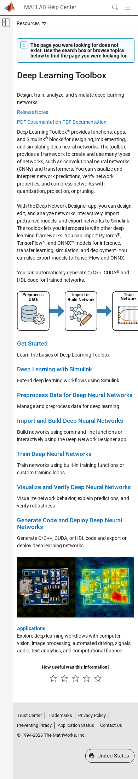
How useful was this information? (75, 667)
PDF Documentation (39, 122)
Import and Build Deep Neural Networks (70, 421)
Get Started (32, 343)
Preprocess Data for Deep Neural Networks (75, 395)
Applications (31, 628)
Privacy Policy (92, 715)
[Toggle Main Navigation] (128, 7)
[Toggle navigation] (30, 23)
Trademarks (60, 715)
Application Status (76, 725)
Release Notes (32, 112)
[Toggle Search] (115, 7)
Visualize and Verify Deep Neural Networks (74, 487)
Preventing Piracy (34, 725)
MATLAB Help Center (50, 7)
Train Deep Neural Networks (54, 454)
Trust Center (29, 715)
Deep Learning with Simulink (54, 369)
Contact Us (111, 725)
